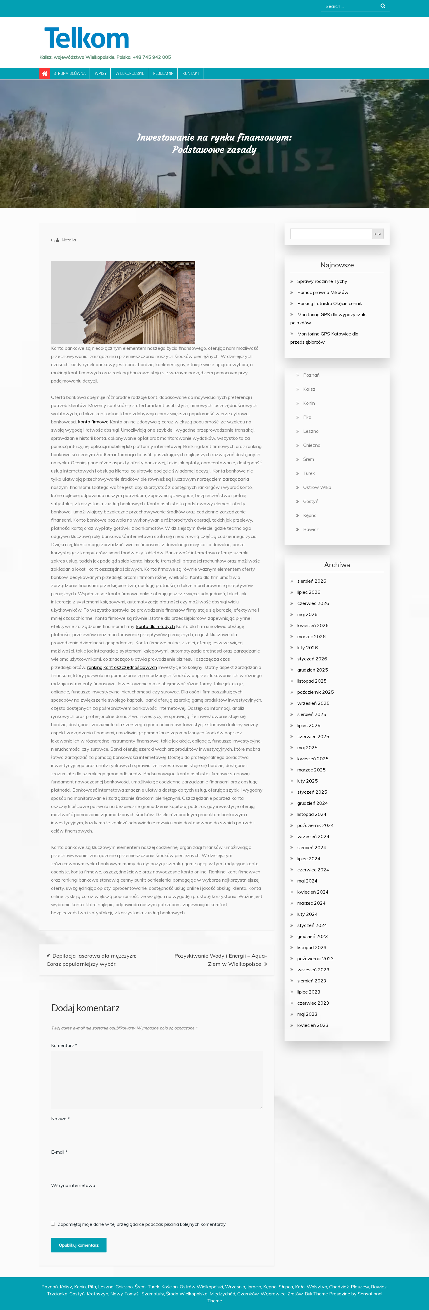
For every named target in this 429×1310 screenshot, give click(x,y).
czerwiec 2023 (313, 1003)
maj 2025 (307, 747)
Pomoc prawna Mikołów (322, 292)
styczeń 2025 (312, 792)
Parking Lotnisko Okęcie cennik (329, 303)
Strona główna (69, 73)
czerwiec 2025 (313, 736)
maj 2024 (307, 881)
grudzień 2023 (312, 936)
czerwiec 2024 (313, 870)
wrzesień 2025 (313, 703)
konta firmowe (93, 422)
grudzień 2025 (312, 670)
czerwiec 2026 (313, 603)
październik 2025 (315, 692)
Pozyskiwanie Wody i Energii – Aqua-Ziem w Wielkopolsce (221, 959)
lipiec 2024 (308, 858)
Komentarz (64, 1045)
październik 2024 (315, 825)
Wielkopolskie (130, 73)
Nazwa (60, 1119)
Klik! (377, 234)
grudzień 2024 (312, 803)
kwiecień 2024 (313, 892)
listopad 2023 (312, 947)
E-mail (59, 1152)
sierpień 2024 (311, 847)
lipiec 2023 (308, 992)
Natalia (69, 240)
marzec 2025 (311, 770)
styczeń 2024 (312, 925)
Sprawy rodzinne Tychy (322, 281)
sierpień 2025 (311, 714)
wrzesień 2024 (313, 836)
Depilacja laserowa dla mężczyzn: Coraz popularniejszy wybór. (91, 959)
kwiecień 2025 (313, 759)
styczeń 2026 (312, 659)
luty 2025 (307, 781)
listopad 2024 (312, 814)
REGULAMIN (163, 73)
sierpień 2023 (311, 981)
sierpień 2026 (311, 581)
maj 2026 (307, 614)
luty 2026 (307, 647)
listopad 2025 (312, 681)
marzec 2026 (311, 636)
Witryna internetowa (73, 1185)
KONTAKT (191, 73)
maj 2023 (307, 1014)
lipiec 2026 (308, 592)
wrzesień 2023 (313, 969)
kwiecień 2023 (313, 1025)
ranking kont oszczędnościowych (122, 667)
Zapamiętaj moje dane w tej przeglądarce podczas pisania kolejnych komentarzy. (142, 1224)
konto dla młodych (155, 626)
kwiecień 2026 (313, 625)
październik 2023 (315, 958)
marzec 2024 (311, 903)
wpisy (101, 73)
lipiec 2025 (308, 725)
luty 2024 (307, 914)
